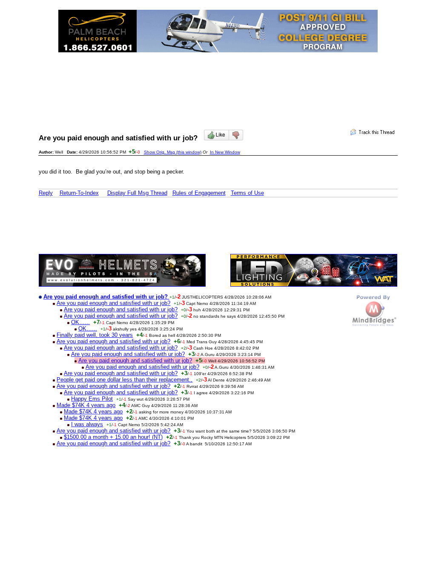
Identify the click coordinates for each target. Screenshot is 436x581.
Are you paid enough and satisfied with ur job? (113, 303)
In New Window (225, 152)
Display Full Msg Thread (137, 193)
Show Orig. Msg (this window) (172, 152)
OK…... (80, 322)
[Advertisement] (218, 83)
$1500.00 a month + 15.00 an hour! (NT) (113, 437)
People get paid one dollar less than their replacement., (124, 379)
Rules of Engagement (199, 193)
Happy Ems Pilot (92, 399)
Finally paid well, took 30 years (95, 335)
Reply (46, 193)
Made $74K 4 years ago (86, 405)
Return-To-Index (79, 193)
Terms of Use (247, 193)
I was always (87, 424)
